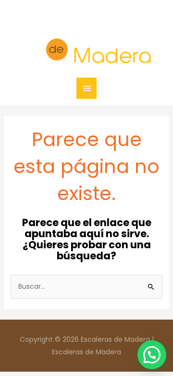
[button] (151, 354)
